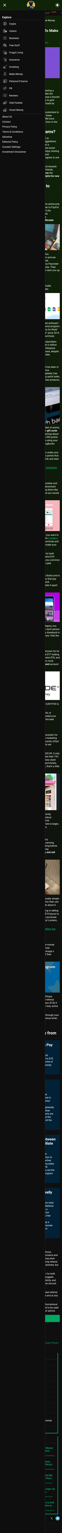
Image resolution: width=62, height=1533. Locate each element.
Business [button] (14, 38)
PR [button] (10, 88)
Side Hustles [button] (15, 102)
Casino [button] (13, 31)
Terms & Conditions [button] (12, 131)
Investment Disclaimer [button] (14, 151)
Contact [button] (6, 121)
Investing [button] (14, 66)
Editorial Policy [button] (10, 141)
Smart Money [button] (16, 110)
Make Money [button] (16, 74)
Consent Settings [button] (11, 146)
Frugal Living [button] (16, 52)
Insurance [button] (14, 59)
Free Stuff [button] (14, 45)
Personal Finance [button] (18, 81)
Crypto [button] (12, 23)
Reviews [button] (13, 95)
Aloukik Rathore (49, 1456)
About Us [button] (7, 116)
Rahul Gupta (48, 1483)
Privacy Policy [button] (9, 126)
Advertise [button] (7, 136)
